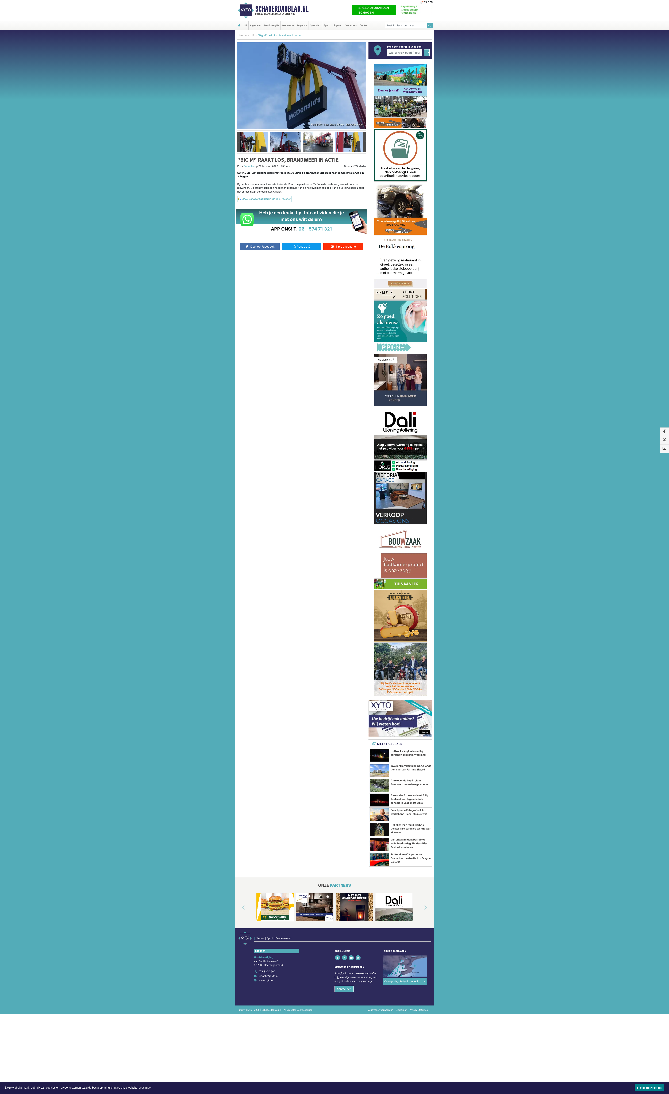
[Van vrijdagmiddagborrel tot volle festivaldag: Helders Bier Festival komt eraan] (379, 547)
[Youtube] (351, 660)
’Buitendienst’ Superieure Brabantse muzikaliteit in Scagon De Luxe (411, 561)
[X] (344, 660)
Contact (364, 25)
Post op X (303, 246)
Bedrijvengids (271, 25)
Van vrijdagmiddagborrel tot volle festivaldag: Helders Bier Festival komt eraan (409, 546)
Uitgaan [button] (337, 25)
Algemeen (255, 25)
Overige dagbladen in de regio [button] (401, 684)
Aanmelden (344, 692)
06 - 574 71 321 (315, 229)
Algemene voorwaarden (380, 713)
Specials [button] (314, 25)
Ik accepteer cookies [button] (649, 1087)
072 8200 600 (267, 674)
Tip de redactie (346, 246)
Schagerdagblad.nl (282, 9)
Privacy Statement (419, 713)
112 (245, 25)
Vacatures (351, 25)
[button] (238, 142)
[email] (664, 448)
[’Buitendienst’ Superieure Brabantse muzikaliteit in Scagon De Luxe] (379, 562)
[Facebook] (337, 660)
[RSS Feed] (358, 660)
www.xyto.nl (266, 683)
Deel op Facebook (262, 246)
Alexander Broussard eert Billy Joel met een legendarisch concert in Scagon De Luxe (409, 502)
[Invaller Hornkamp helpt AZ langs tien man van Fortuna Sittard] (379, 473)
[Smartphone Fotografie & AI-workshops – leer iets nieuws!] (379, 518)
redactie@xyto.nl (268, 679)
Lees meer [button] (145, 1087)
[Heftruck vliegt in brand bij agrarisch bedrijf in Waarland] (379, 459)
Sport (327, 25)
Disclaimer (401, 713)
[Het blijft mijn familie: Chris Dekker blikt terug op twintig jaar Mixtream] (379, 532)
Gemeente (288, 25)
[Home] (239, 25)
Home (243, 35)
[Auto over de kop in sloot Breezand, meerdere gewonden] (379, 488)
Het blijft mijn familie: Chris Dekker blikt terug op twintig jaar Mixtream (410, 532)
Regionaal (302, 25)
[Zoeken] (430, 25)
